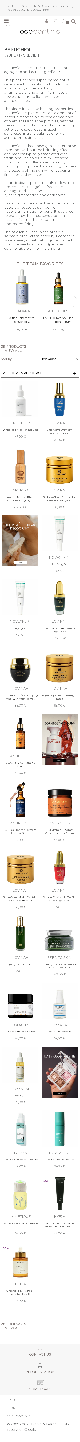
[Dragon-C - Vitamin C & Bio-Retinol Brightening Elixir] (60, 878)
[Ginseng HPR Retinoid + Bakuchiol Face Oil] (20, 1272)
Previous (74, 294)
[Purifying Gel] (60, 544)
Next (74, 302)
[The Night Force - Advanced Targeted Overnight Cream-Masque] (60, 946)
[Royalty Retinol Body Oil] (20, 944)
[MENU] (8, 21)
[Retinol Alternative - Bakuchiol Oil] (22, 300)
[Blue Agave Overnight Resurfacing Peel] (60, 411)
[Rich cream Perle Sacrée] (20, 1011)
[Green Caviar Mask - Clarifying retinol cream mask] (20, 878)
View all (13, 351)
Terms (12, 1408)
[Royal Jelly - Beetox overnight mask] (60, 677)
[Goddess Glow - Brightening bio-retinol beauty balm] (60, 478)
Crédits (30, 1430)
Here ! (46, 9)
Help (11, 1400)
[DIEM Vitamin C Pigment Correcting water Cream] (60, 811)
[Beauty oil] (20, 1076)
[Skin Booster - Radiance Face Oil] (20, 1205)
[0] (64, 21)
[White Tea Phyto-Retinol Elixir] (20, 410)
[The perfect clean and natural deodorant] (20, 540)
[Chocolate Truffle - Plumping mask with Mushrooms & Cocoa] (20, 677)
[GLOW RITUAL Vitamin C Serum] (20, 744)
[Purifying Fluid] (20, 608)
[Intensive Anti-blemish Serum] (20, 1139)
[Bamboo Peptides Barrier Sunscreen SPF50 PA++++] (60, 1205)
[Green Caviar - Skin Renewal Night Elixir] (60, 609)
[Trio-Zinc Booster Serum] (60, 1139)
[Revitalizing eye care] (60, 1011)
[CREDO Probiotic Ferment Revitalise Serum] (20, 811)
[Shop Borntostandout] (60, 739)
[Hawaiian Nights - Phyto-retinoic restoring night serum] (20, 478)
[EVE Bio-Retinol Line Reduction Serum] (58, 300)
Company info (19, 1416)
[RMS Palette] (60, 1072)
